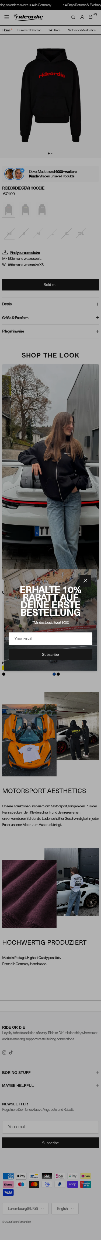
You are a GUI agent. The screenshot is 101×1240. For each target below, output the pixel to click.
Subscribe (50, 654)
